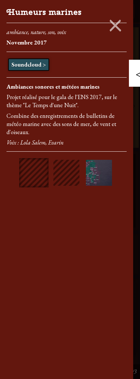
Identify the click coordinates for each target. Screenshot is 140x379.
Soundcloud (26, 64)
